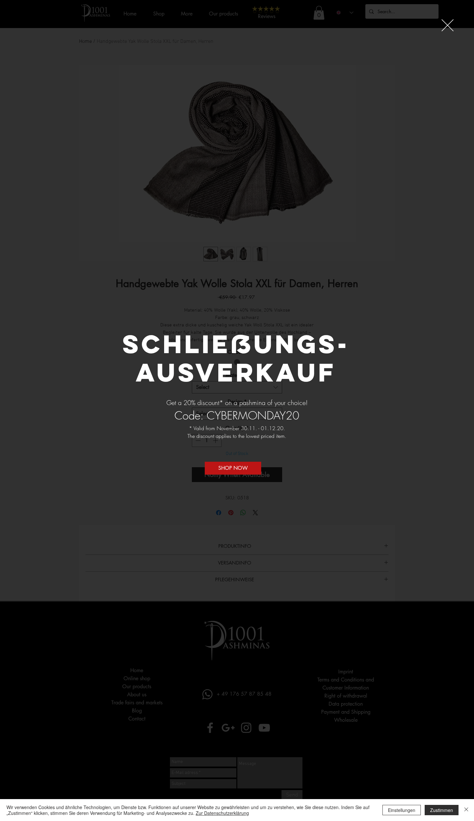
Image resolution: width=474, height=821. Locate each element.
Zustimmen (441, 810)
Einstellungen (401, 810)
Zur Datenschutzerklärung (222, 813)
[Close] (466, 810)
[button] (447, 25)
